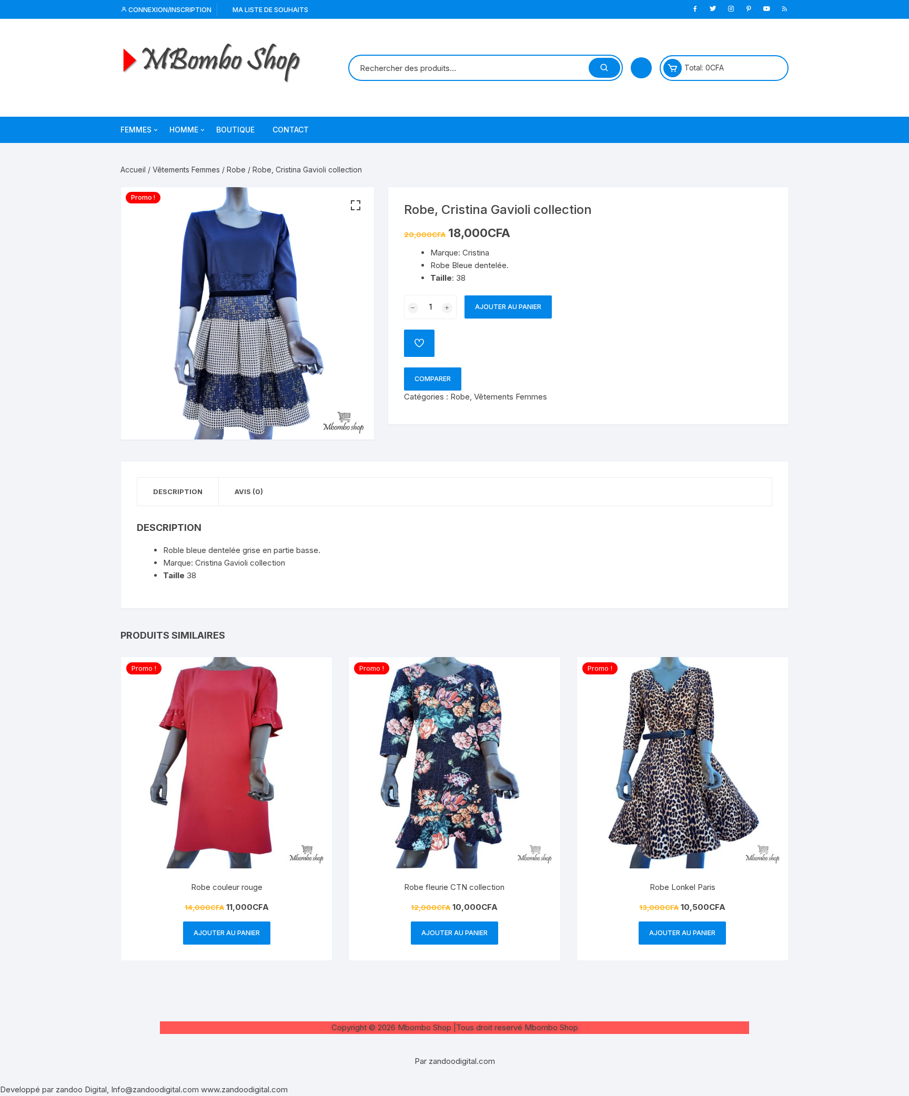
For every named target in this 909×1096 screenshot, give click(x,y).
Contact (290, 129)
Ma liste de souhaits (269, 10)
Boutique (235, 129)
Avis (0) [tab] (249, 491)
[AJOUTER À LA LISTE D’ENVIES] (419, 343)
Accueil (133, 169)
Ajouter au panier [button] (227, 933)
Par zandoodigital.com (455, 1061)
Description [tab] (178, 491)
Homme (183, 129)
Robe (236, 169)
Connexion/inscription (169, 10)
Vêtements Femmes (186, 169)
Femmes (136, 129)
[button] (355, 205)
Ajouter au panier (508, 307)
